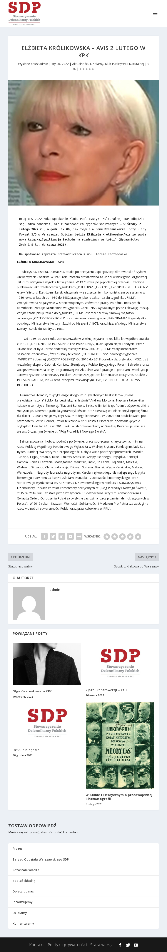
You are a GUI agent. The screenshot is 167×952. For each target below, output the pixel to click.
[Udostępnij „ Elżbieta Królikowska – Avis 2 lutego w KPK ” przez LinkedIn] (61, 536)
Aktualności (80, 64)
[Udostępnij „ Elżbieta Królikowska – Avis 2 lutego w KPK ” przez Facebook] (44, 536)
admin (43, 64)
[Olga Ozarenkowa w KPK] (47, 664)
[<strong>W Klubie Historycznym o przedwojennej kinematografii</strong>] (120, 745)
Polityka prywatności (67, 944)
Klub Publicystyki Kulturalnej (124, 64)
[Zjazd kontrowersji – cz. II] (120, 663)
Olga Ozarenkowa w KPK (32, 691)
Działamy (96, 64)
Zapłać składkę (24, 881)
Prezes (17, 848)
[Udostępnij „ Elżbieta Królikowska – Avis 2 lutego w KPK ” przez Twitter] (53, 536)
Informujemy (23, 902)
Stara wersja (102, 944)
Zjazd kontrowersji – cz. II (107, 690)
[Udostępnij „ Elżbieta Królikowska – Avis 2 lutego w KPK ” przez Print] (79, 536)
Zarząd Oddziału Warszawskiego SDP (41, 859)
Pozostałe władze (26, 870)
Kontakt (36, 944)
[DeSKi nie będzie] (47, 722)
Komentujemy (23, 923)
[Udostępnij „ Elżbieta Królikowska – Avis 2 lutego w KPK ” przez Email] (70, 536)
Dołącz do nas (23, 891)
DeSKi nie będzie (26, 750)
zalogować (31, 832)
